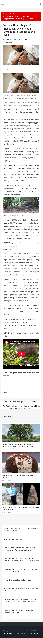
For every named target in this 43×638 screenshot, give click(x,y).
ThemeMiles (34, 633)
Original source (9, 393)
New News (28, 39)
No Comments (9, 42)
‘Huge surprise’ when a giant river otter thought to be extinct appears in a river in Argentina (22, 246)
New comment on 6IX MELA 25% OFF (17, 539)
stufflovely (8, 39)
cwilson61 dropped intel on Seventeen (17, 580)
